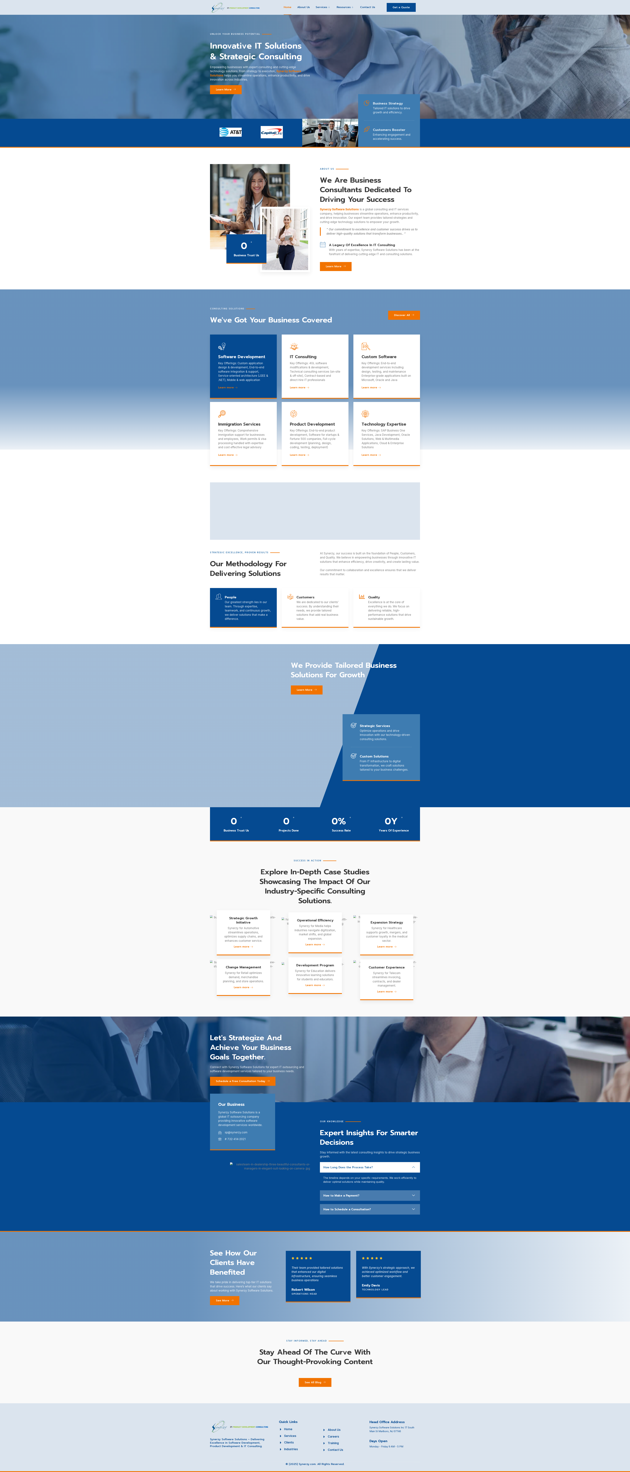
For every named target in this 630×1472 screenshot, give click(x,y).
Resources (344, 7)
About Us (303, 7)
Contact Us (367, 7)
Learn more (226, 387)
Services (321, 7)
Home (287, 7)
